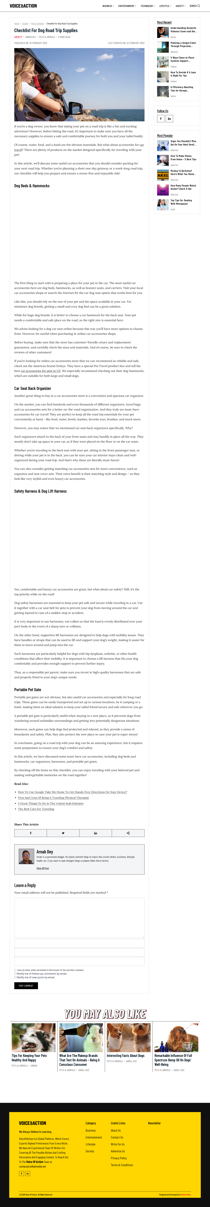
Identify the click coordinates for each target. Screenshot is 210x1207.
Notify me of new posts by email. (36, 977)
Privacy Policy (119, 1158)
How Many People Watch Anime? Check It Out (183, 187)
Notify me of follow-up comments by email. (42, 973)
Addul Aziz (174, 150)
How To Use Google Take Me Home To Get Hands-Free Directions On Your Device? (72, 792)
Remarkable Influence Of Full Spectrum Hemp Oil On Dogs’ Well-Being (173, 1060)
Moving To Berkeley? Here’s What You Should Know (183, 174)
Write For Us (118, 1144)
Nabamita (174, 51)
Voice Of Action (31, 1194)
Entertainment (126, 6)
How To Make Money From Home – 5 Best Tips (183, 157)
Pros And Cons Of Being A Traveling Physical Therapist (53, 797)
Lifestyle (164, 6)
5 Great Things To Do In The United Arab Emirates (50, 803)
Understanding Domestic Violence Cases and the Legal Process (183, 31)
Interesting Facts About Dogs (126, 1055)
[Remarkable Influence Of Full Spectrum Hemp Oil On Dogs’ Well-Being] (176, 1037)
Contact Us (117, 1137)
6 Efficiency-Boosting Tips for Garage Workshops (182, 90)
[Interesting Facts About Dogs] (129, 1037)
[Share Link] (30, 833)
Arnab (173, 209)
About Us (116, 1130)
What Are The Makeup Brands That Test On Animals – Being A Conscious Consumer (79, 1060)
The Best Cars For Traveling (36, 809)
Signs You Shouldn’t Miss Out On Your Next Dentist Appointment (183, 144)
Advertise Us (118, 1151)
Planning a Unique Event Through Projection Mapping (183, 46)
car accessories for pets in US (40, 371)
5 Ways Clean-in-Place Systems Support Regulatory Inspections (183, 61)
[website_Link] (160, 118)
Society (180, 6)
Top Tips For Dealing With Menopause (181, 201)
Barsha (173, 37)
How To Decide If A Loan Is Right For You (183, 74)
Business (107, 6)
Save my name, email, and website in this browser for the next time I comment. (51, 969)
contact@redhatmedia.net (32, 1166)
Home (16, 23)
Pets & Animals (37, 23)
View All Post (43, 868)
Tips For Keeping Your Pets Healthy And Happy (29, 1057)
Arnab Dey (30, 37)
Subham (174, 66)
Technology (147, 6)
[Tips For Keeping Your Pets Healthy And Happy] (33, 1037)
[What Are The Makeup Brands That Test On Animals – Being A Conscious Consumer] (81, 1037)
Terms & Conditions (122, 1165)
